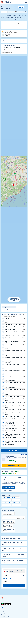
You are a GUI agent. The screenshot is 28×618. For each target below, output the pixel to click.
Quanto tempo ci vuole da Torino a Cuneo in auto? (14, 543)
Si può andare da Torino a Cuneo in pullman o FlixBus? (14, 561)
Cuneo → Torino (6, 497)
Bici (11, 571)
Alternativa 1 (9, 309)
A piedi (17, 571)
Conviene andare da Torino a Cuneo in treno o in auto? (14, 555)
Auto (6, 571)
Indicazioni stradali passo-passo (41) (13, 315)
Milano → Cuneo (6, 500)
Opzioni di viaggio (7, 40)
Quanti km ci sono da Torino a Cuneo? (14, 538)
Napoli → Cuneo (15, 500)
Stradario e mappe (5, 616)
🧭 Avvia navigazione (14, 450)
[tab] (4, 12)
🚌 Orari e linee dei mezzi (9, 487)
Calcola (14, 585)
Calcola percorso (4, 613)
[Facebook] (2, 607)
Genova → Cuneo (17, 505)
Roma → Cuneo (15, 497)
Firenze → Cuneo (16, 502)
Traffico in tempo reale (6, 614)
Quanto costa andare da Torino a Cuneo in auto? (14, 549)
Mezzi (22, 571)
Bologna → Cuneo (7, 502)
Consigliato (9, 307)
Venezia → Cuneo (7, 505)
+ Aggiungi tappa (7, 578)
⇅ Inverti (21, 7)
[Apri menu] (26, 2)
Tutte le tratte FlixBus (7, 490)
